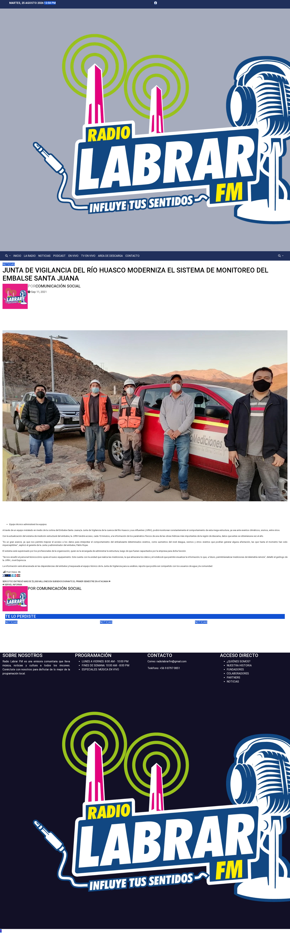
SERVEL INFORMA (13, 584)
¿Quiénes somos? (238, 661)
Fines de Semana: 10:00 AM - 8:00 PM (105, 665)
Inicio (17, 255)
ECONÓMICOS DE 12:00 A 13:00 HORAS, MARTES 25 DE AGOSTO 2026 (232, 629)
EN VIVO (73, 255)
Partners (233, 677)
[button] (8, 255)
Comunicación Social (58, 286)
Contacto (132, 255)
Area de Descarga (110, 255)
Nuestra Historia (239, 665)
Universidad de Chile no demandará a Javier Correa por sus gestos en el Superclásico (45, 631)
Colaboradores (238, 673)
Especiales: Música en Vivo (100, 669)
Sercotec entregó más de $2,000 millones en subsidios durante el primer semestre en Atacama (56, 581)
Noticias (44, 255)
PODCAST (59, 255)
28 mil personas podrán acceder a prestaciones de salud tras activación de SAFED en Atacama (142, 631)
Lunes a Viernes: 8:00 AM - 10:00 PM (105, 661)
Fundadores (235, 669)
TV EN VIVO (88, 255)
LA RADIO (30, 255)
